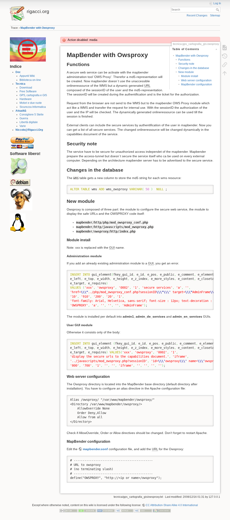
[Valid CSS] (143, 510)
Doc (18, 72)
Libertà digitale (29, 122)
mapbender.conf (95, 449)
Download (26, 87)
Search (218, 9)
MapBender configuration (196, 84)
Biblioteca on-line (30, 80)
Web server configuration (196, 80)
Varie (23, 126)
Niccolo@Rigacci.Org (29, 129)
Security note (186, 63)
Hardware (26, 99)
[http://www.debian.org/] (20, 182)
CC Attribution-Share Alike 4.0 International (172, 505)
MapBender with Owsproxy (37, 27)
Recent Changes (197, 15)
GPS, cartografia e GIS (33, 95)
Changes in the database (193, 68)
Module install (189, 76)
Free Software (28, 91)
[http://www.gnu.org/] (21, 199)
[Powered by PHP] (106, 510)
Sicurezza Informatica (33, 106)
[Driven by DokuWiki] (162, 510)
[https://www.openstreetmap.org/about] (19, 166)
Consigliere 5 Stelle (32, 114)
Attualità (20, 110)
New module (186, 72)
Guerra (24, 118)
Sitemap (215, 15)
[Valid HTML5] (124, 510)
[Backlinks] (224, 64)
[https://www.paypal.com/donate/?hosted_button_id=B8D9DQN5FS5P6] (22, 141)
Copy (207, 188)
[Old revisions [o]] (224, 56)
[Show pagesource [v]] (224, 47)
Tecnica (20, 83)
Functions (184, 59)
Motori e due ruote (31, 102)
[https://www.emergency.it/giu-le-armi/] (28, 49)
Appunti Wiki (27, 75)
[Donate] (87, 510)
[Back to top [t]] (224, 73)
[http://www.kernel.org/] (18, 222)
